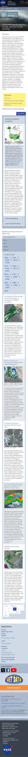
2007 (6, 282)
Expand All (21, 114)
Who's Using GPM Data (8, 657)
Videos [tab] (5, 243)
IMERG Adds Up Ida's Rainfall (11, 547)
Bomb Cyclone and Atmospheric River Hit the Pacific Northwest (13, 362)
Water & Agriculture (7, 631)
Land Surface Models (12, 223)
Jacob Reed (12, 728)
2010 (7, 277)
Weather (3, 635)
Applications (9, 8)
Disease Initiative (6, 643)
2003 (7, 287)
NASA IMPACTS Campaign (9, 710)
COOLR (3, 651)
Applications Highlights (8, 659)
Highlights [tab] (5, 246)
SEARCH (22, 1)
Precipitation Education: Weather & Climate (12, 707)
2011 (14, 274)
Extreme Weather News (8, 638)
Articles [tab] (5, 240)
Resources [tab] (5, 250)
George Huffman (14, 723)
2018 (7, 262)
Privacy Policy (6, 731)
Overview (7, 98)
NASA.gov (5, 741)
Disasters (4, 646)
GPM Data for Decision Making (13, 101)
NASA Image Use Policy (9, 732)
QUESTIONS (23, 2)
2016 (14, 266)
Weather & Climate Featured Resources (13, 104)
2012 (6, 274)
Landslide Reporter (6, 653)
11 (23, 609)
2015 (7, 268)
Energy (3, 633)
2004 (15, 285)
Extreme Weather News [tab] (9, 237)
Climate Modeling (11, 218)
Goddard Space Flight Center (11, 740)
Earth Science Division (9, 738)
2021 (14, 257)
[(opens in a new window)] (3, 670)
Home (2, 8)
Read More (7, 357)
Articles (3, 661)
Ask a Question (7, 734)
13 (9, 612)
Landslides (4, 648)
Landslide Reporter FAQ (8, 654)
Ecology (3, 630)
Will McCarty (11, 725)
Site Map (5, 736)
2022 (6, 257)
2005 (7, 285)
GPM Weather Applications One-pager (11, 700)
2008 (7, 279)
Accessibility (15, 731)
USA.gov (5, 743)
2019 (15, 260)
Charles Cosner (14, 726)
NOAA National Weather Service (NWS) (13, 703)
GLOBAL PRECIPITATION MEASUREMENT (12, 3)
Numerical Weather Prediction (12, 120)
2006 (14, 282)
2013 (7, 271)
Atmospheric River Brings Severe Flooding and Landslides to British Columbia (13, 299)
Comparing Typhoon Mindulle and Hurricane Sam (12, 425)
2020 (7, 260)
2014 (15, 268)
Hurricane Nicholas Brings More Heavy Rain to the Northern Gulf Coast (13, 486)
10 (19, 609)
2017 (6, 266)
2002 (6, 291)
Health (3, 641)
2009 (15, 277)
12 (6, 612)
